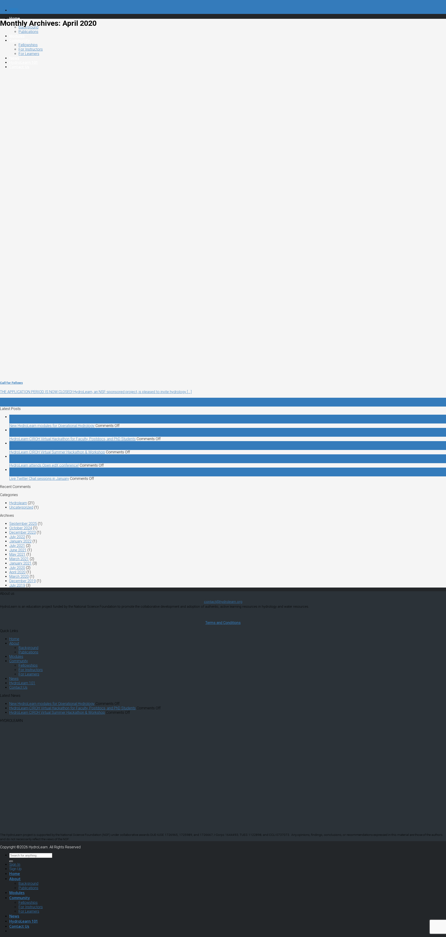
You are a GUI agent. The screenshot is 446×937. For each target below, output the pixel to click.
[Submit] (11, 861)
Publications (28, 31)
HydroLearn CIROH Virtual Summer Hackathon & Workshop (57, 452)
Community (19, 40)
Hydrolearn (18, 503)
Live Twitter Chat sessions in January (39, 478)
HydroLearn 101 (23, 62)
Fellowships (28, 45)
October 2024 (20, 528)
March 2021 (19, 559)
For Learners (29, 54)
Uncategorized (21, 507)
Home (14, 18)
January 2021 (20, 563)
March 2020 (19, 576)
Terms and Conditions (223, 622)
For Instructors (31, 49)
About (14, 643)
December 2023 (22, 532)
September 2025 (23, 523)
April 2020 (17, 572)
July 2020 (17, 567)
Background (28, 648)
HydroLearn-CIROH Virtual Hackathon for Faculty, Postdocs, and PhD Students (72, 439)
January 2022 (20, 541)
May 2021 (17, 554)
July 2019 (17, 585)
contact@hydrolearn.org (223, 602)
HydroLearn (9, 2)
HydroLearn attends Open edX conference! (44, 465)
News (14, 58)
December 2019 (22, 581)
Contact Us (19, 66)
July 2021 (17, 545)
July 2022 (17, 537)
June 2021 (17, 550)
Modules (17, 36)
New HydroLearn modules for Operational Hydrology (52, 425)
